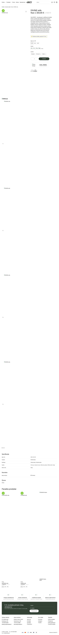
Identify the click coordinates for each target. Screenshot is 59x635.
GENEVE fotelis (43, 579)
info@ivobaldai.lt (7, 633)
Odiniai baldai (33, 462)
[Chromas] (32, 49)
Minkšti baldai (33, 459)
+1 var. (42, 48)
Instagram (40, 621)
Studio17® (55, 632)
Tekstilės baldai (38, 462)
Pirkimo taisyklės (51, 619)
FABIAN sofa (23, 583)
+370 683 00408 (5, 622)
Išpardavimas (22, 2)
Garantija (29, 622)
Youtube (39, 622)
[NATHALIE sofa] (11, 538)
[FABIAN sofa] (29, 538)
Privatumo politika (51, 624)
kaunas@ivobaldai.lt (18, 624)
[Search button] (49, 2)
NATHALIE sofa (5, 583)
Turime (13, 2)
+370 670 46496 (17, 622)
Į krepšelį (44, 58)
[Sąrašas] (54, 2)
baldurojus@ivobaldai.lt (6, 624)
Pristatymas (50, 621)
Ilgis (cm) (33, 40)
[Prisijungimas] (52, 2)
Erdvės (3, 2)
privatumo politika (25, 608)
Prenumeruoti (34, 610)
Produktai (8, 2)
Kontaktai (29, 621)
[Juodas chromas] (34, 49)
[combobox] (42, 2)
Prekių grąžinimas (51, 622)
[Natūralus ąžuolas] (37, 49)
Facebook (40, 619)
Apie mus (29, 619)
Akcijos (17, 2)
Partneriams (29, 624)
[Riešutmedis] (39, 49)
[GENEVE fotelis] (48, 535)
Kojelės (32, 46)
